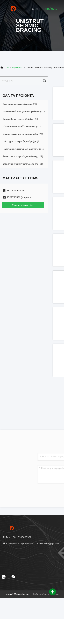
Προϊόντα (51, 8)
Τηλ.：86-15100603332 (18, 537)
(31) (24, 111)
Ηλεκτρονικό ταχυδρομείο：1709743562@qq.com (32, 543)
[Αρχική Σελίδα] (13, 8)
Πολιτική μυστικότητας (16, 594)
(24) (23, 134)
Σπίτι (35, 8)
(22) (21, 119)
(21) (20, 104)
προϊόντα (17, 67)
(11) (23, 163)
